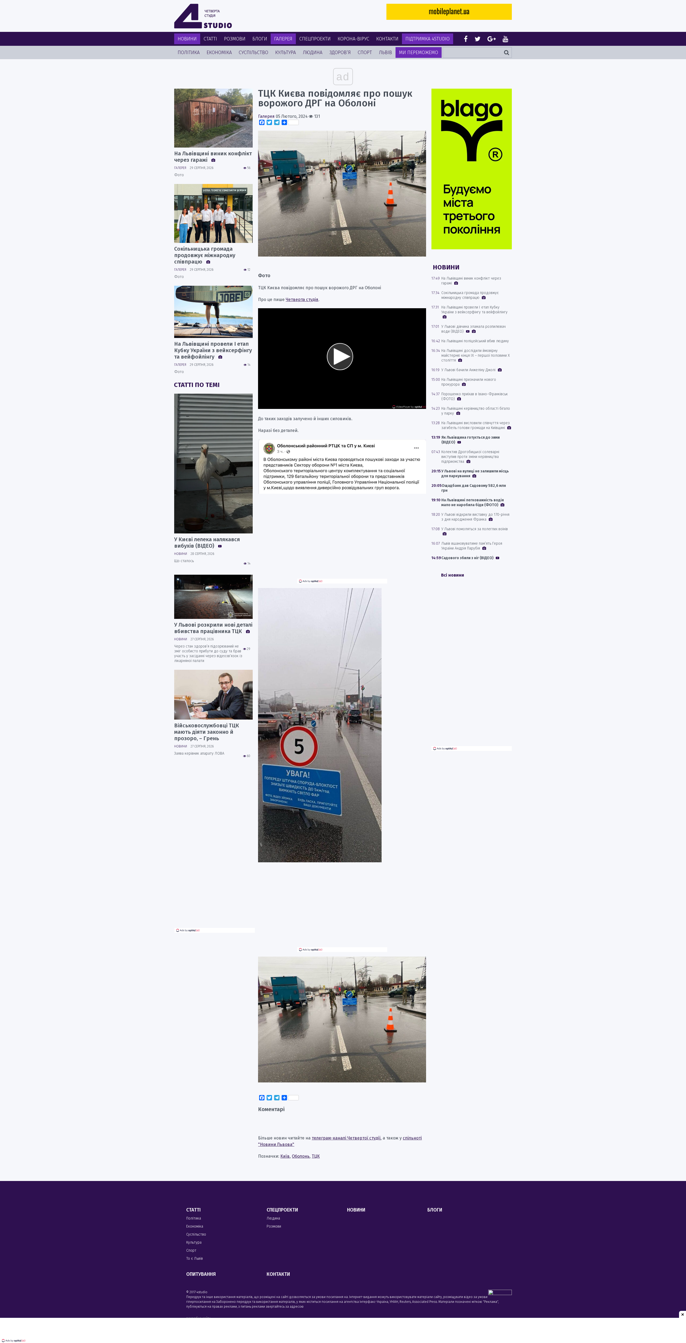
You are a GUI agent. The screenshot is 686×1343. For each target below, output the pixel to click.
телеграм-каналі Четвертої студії (346, 1138)
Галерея (283, 39)
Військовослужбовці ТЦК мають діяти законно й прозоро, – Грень (206, 732)
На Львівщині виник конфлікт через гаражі (213, 156)
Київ (285, 1156)
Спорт (365, 52)
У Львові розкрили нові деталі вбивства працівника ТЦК (213, 628)
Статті (210, 39)
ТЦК (316, 1156)
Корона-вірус (353, 39)
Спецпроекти (315, 39)
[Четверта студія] (203, 16)
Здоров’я (340, 52)
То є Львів (194, 1258)
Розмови (234, 39)
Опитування (201, 1274)
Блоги (259, 39)
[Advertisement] (342, 541)
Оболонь (301, 1156)
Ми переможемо (418, 52)
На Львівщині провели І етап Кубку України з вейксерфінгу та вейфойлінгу (213, 350)
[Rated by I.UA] (500, 1293)
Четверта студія (302, 299)
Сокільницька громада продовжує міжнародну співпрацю (204, 255)
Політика (189, 52)
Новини (187, 39)
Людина (312, 52)
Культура (285, 52)
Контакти (387, 39)
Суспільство (253, 52)
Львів (385, 52)
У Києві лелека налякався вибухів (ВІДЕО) (207, 542)
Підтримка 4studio (427, 39)
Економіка (219, 52)
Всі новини (452, 575)
